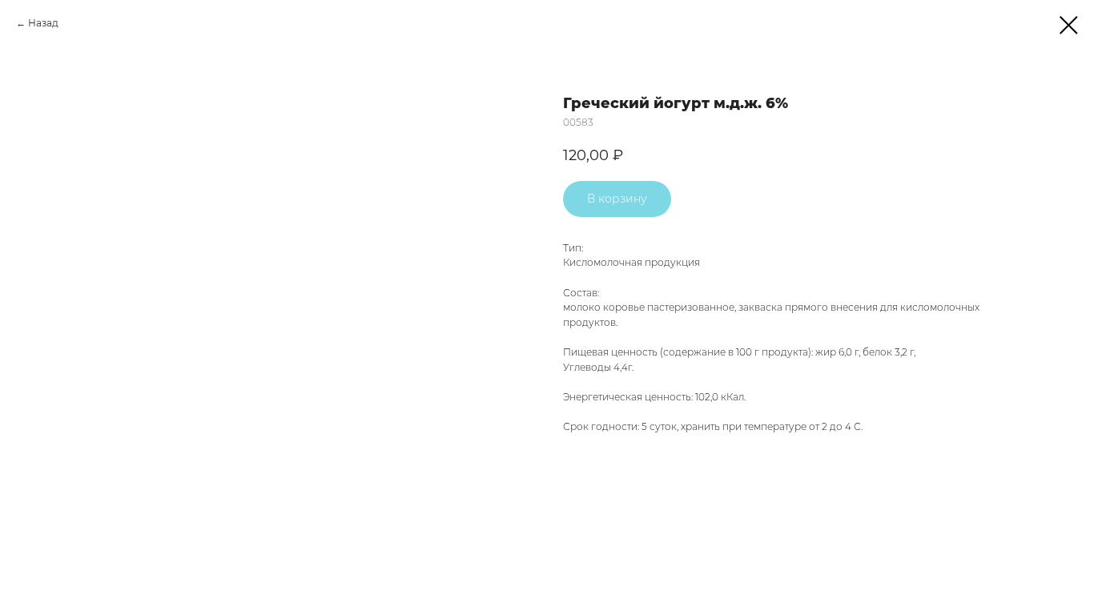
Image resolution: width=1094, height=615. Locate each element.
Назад (43, 23)
